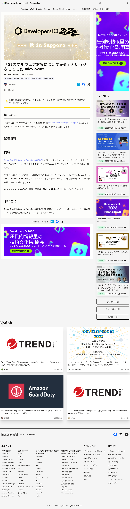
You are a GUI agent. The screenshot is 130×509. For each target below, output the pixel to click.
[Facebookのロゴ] (115, 434)
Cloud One (37, 78)
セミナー (75, 9)
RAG (19, 469)
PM (19, 496)
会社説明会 (86, 9)
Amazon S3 (6, 475)
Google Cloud (58, 9)
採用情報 (87, 472)
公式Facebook (113, 469)
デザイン (64, 487)
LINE (37, 459)
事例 (101, 9)
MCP (19, 456)
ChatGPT (21, 459)
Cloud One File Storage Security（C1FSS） (24, 160)
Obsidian (21, 484)
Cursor (20, 481)
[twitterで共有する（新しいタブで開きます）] (88, 84)
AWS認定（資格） (67, 472)
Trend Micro (49, 78)
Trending (24, 9)
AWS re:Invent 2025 (68, 456)
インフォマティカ (42, 478)
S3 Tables (5, 478)
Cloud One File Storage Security (17, 78)
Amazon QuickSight (8, 484)
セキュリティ (22, 493)
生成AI (20, 453)
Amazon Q (21, 472)
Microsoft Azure (41, 456)
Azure (68, 9)
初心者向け (65, 466)
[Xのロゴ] (121, 434)
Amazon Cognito (7, 459)
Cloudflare (39, 487)
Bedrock (47, 9)
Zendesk (39, 462)
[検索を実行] (100, 3)
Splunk (38, 490)
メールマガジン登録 (90, 465)
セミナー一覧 (113, 301)
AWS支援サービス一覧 (116, 458)
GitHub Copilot (23, 475)
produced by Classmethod (29, 3)
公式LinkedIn (112, 472)
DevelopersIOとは (114, 454)
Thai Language (66, 490)
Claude (39, 9)
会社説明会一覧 (113, 309)
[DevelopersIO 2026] (47, 241)
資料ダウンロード (90, 461)
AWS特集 (5, 453)
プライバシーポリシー (116, 479)
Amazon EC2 (6, 472)
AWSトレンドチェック (69, 462)
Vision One (39, 493)
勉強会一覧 (113, 316)
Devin (20, 478)
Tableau (38, 469)
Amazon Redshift (7, 487)
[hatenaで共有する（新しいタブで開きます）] (78, 84)
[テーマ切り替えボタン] (127, 3)
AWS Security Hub (8, 462)
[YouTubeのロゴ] (127, 434)
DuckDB (39, 484)
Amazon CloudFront (8, 493)
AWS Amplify (6, 490)
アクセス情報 (112, 476)
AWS (32, 9)
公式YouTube (112, 465)
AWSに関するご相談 (91, 458)
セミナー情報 (88, 469)
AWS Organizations (8, 466)
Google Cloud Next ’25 (69, 453)
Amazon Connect (7, 496)
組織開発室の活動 (67, 484)
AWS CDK (5, 481)
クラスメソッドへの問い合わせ (94, 451)
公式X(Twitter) (113, 461)
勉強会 (95, 9)
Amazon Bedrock (24, 466)
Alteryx (38, 475)
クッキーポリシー (114, 483)
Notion (38, 496)
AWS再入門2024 (67, 459)
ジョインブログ (66, 478)
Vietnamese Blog (67, 493)
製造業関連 (65, 475)
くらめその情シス (67, 481)
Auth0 (38, 466)
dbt (37, 481)
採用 (107, 9)
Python (20, 490)
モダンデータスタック (25, 487)
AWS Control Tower (8, 469)
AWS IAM (5, 456)
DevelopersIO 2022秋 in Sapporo (63, 122)
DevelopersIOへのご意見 (92, 454)
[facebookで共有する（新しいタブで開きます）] (83, 84)
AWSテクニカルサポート (69, 469)
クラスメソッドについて (116, 451)
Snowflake (39, 472)
